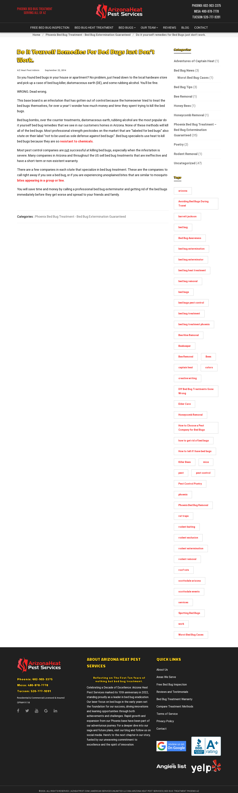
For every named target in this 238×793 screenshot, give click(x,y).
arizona (182, 190)
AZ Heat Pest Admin (28, 70)
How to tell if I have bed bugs (195, 451)
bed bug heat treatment (192, 270)
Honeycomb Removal (189, 115)
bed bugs (183, 292)
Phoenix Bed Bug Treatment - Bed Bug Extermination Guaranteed (88, 34)
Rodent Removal (186, 154)
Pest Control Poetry (190, 483)
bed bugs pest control (191, 302)
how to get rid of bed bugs (193, 440)
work (181, 623)
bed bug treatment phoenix (194, 324)
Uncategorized (184, 163)
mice (206, 462)
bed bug (183, 227)
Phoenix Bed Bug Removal (193, 505)
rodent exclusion (188, 537)
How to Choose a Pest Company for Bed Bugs (191, 427)
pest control (203, 472)
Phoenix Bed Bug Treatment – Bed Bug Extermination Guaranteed (195, 130)
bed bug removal (188, 281)
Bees (208, 356)
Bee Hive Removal (188, 335)
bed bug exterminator (191, 259)
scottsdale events (189, 591)
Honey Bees (182, 106)
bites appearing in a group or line (40, 180)
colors (209, 367)
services (183, 602)
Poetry (179, 144)
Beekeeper (184, 346)
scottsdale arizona (189, 580)
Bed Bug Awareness (189, 238)
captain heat (185, 367)
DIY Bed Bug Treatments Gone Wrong (195, 391)
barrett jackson (187, 216)
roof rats (183, 570)
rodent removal (187, 559)
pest (181, 472)
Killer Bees (184, 462)
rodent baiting (186, 526)
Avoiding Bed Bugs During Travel (193, 203)
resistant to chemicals (76, 141)
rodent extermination (190, 548)
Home (36, 34)
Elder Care (184, 404)
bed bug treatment (189, 313)
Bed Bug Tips (183, 87)
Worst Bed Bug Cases (193, 77)
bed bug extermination (191, 248)
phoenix (182, 494)
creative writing (187, 378)
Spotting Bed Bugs (189, 613)
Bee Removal (183, 96)
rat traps (183, 516)
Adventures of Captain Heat (194, 61)
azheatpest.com (80, 791)
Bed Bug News (184, 70)
